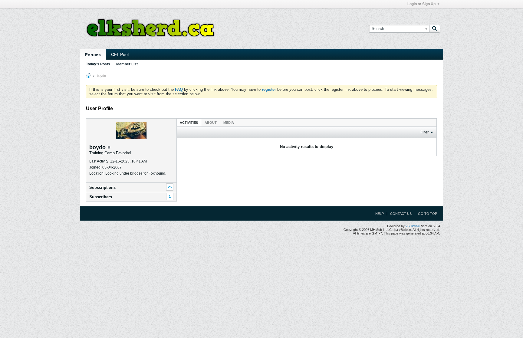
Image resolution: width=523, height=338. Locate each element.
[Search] (434, 29)
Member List (127, 64)
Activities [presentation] (189, 122)
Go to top (427, 213)
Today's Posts (98, 64)
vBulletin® (413, 226)
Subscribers (100, 197)
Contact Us (401, 213)
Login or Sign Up (421, 4)
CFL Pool (120, 54)
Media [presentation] (228, 122)
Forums (93, 54)
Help (379, 213)
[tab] (188, 122)
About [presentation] (211, 122)
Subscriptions (102, 187)
